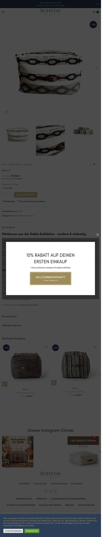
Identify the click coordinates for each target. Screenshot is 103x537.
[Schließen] (97, 234)
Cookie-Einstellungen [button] (13, 531)
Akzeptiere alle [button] (32, 531)
